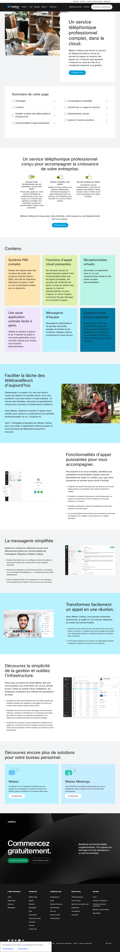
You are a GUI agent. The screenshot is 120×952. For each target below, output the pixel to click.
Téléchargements (77, 897)
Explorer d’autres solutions (81, 120)
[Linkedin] (12, 940)
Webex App (11, 901)
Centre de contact (35, 918)
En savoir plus (17, 796)
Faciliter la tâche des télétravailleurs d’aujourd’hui (33, 115)
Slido (30, 911)
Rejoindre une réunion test (80, 904)
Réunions (11, 904)
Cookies (75, 943)
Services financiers (56, 904)
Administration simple (78, 113)
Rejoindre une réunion (75, 7)
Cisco (94, 897)
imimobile (32, 922)
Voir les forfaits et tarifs (40, 860)
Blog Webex (97, 913)
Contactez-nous (77, 73)
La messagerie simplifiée (80, 101)
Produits (24, 7)
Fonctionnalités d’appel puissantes (32, 123)
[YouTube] (19, 940)
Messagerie (11, 908)
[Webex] (13, 7)
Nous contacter (60, 225)
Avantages (20, 101)
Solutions (44, 7)
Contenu (19, 107)
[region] (26, 947)
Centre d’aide (76, 901)
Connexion (86, 7)
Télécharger (76, 1)
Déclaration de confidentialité (64, 943)
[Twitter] (9, 940)
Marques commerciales (85, 943)
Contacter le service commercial (94, 1)
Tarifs (31, 7)
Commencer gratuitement (101, 7)
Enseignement (54, 897)
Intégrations (75, 908)
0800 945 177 (107, 1)
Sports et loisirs (55, 915)
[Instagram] (23, 940)
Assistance (82, 1)
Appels (31, 901)
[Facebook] (15, 940)
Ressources (53, 7)
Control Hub (33, 929)
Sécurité (31, 925)
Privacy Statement (8, 948)
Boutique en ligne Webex (101, 910)
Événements (33, 915)
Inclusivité (75, 915)
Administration (55, 908)
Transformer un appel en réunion (84, 107)
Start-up (53, 911)
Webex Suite (33, 897)
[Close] (49, 944)
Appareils (37, 7)
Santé (52, 901)
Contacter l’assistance (100, 901)
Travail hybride (55, 918)
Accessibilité (76, 911)
